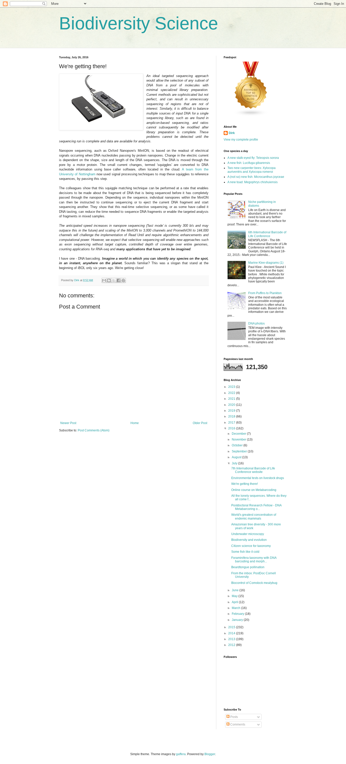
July (235, 463)
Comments (237, 724)
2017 (232, 422)
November (239, 439)
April (235, 602)
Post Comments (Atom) (93, 430)
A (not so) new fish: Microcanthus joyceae (255, 177)
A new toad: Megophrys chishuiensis (252, 182)
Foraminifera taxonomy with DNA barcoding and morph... (253, 559)
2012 (232, 645)
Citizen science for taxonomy (251, 546)
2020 (232, 405)
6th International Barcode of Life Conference (267, 234)
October (237, 445)
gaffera (181, 754)
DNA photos (256, 323)
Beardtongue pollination (247, 567)
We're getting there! (244, 484)
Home (134, 423)
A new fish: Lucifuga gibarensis (248, 163)
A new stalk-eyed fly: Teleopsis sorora (253, 158)
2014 (232, 633)
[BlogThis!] (108, 280)
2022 (232, 393)
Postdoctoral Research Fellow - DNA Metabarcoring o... (256, 507)
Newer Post (68, 423)
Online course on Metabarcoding (253, 490)
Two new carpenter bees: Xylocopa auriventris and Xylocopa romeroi (251, 169)
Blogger (209, 754)
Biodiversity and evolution (249, 540)
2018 (232, 416)
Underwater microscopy (247, 534)
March (236, 608)
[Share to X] (113, 280)
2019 (232, 410)
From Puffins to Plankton (265, 293)
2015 (232, 627)
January (238, 620)
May (235, 596)
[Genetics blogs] (251, 115)
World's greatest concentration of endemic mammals (253, 516)
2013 (232, 639)
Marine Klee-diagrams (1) (265, 262)
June (235, 590)
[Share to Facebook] (118, 280)
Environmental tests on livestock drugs (257, 478)
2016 (232, 428)
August (237, 457)
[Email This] (104, 280)
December (239, 433)
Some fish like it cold (245, 551)
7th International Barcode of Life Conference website (253, 470)
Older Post (200, 423)
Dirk (232, 133)
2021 (232, 398)
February (238, 614)
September (240, 451)
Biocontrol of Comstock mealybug (254, 583)
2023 (232, 387)
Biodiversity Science (138, 23)
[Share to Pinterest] (123, 280)
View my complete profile (241, 139)
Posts (233, 717)
